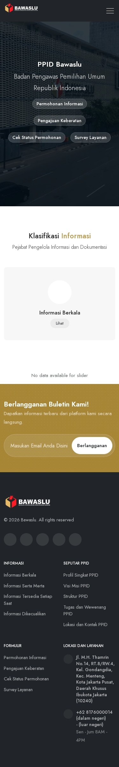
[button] (110, 11)
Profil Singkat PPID (80, 575)
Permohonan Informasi (59, 104)
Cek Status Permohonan (36, 137)
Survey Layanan (91, 137)
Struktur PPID (75, 596)
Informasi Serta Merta (24, 586)
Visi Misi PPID (76, 586)
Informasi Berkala (20, 575)
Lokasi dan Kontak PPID (85, 624)
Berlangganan (92, 445)
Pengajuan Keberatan (60, 120)
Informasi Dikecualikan (25, 614)
